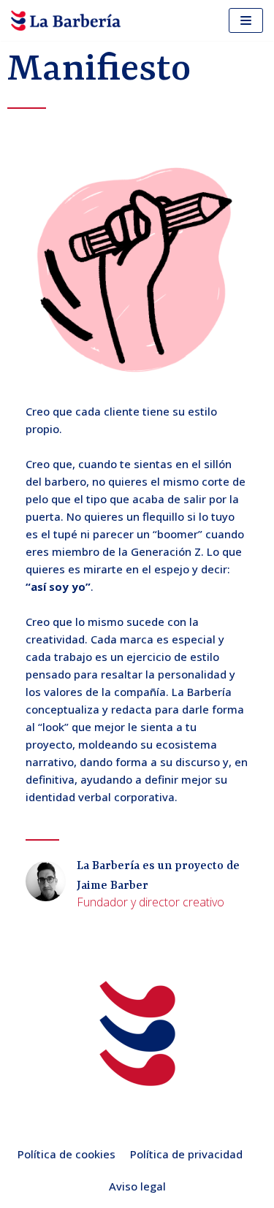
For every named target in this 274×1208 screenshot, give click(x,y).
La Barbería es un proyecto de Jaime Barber (158, 876)
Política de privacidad (186, 1154)
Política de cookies (66, 1154)
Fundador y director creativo (150, 902)
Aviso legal (137, 1186)
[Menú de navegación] (246, 20)
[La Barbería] (66, 20)
